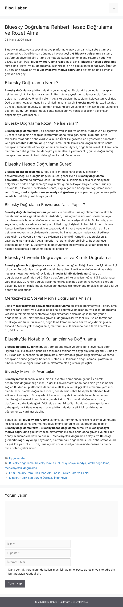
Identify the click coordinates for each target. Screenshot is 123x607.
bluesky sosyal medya (71, 463)
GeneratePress (79, 601)
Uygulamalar (17, 458)
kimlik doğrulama (98, 463)
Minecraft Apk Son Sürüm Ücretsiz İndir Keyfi (38, 477)
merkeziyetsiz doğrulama (21, 468)
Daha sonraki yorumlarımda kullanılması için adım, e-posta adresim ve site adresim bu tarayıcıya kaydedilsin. (61, 571)
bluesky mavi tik (45, 463)
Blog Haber (16, 8)
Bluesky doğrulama (21, 463)
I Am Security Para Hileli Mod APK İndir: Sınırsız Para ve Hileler (49, 473)
